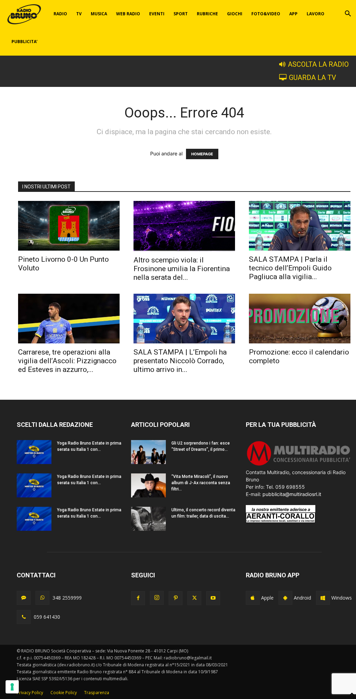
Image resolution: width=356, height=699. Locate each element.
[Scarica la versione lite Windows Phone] (323, 598)
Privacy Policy (30, 693)
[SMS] (24, 598)
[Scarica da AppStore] (253, 598)
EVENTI (156, 14)
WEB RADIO (128, 14)
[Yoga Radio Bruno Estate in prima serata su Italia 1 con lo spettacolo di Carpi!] (34, 452)
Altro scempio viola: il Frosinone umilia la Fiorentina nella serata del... (182, 269)
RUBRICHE (207, 14)
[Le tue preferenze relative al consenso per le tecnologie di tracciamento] (12, 686)
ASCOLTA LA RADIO (318, 64)
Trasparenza (96, 693)
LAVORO (315, 14)
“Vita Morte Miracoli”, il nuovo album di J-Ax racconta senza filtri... (200, 482)
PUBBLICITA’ (24, 41)
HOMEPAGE (202, 154)
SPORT (180, 14)
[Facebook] (138, 598)
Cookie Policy (63, 693)
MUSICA (99, 14)
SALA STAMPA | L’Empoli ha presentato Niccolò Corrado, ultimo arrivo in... (180, 361)
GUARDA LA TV (312, 78)
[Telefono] (24, 617)
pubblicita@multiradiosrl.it (291, 494)
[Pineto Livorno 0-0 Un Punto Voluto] (69, 226)
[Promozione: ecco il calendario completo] (299, 318)
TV (79, 14)
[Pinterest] (176, 598)
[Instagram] (157, 598)
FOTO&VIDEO (265, 14)
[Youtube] (213, 598)
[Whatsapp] (42, 598)
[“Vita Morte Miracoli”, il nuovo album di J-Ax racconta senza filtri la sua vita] (148, 485)
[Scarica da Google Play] (285, 598)
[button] (347, 14)
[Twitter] (194, 598)
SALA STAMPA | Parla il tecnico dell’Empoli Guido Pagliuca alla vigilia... (290, 268)
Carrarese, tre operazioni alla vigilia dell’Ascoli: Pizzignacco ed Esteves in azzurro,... (67, 361)
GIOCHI (234, 14)
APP (293, 14)
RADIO (60, 14)
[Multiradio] (299, 465)
